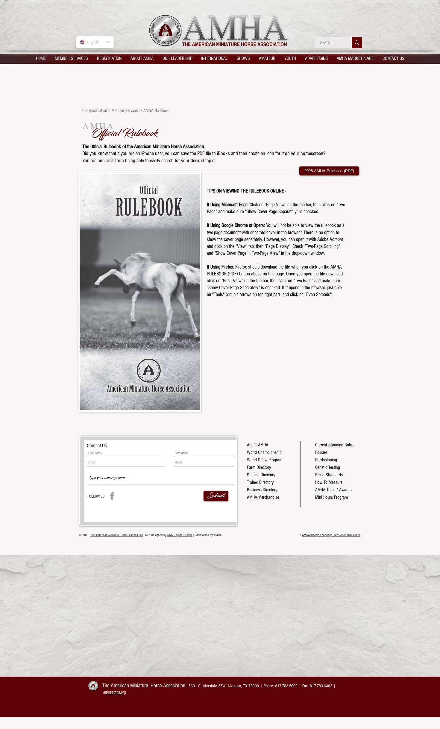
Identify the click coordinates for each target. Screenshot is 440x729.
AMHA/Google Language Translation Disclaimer (331, 535)
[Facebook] (112, 496)
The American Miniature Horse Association (116, 535)
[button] (71, 58)
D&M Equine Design (179, 535)
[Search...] (357, 42)
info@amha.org (114, 692)
